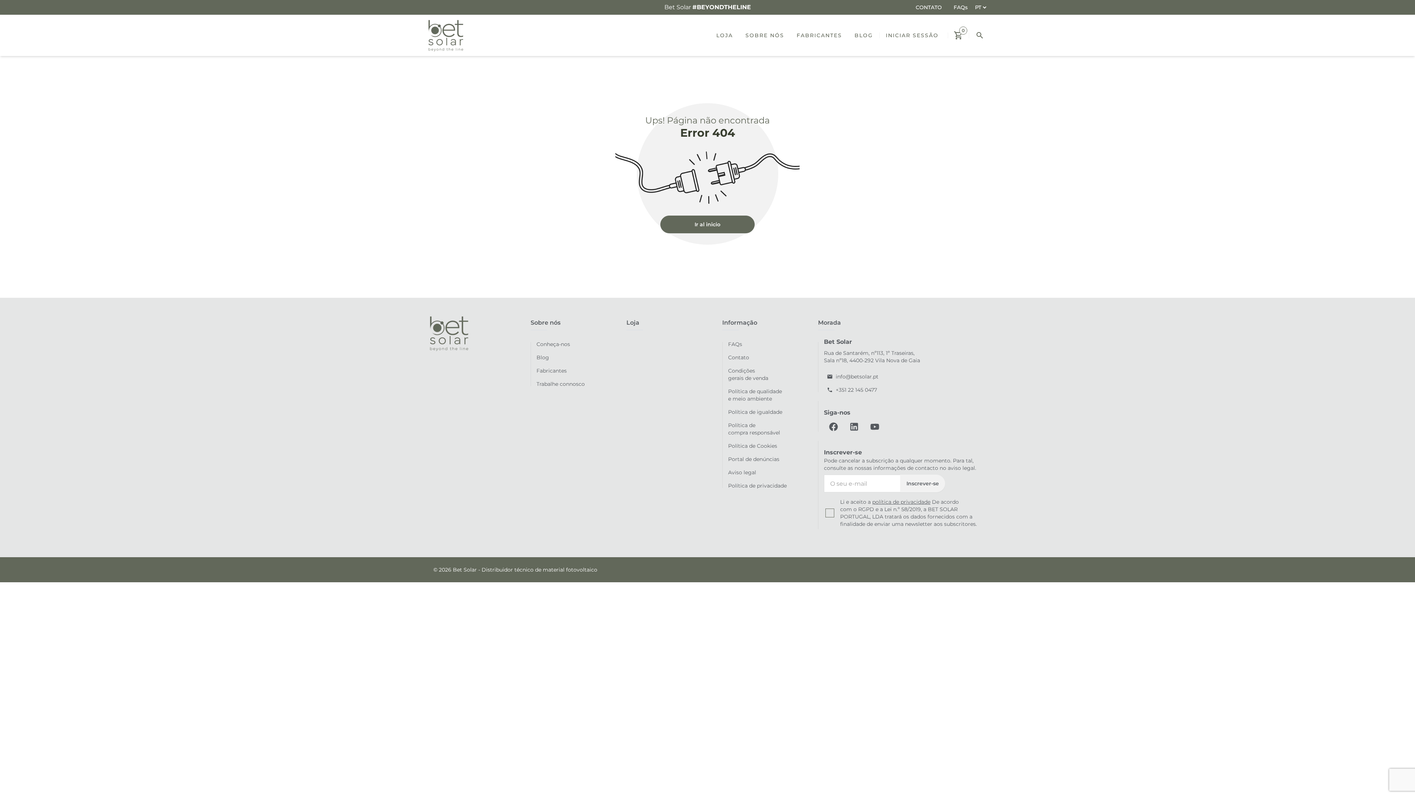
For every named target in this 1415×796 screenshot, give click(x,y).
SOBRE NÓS (764, 35)
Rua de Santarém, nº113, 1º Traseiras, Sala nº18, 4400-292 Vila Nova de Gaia (872, 357)
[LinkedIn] (854, 426)
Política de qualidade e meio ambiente (755, 395)
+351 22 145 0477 (856, 390)
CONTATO (929, 7)
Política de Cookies (752, 446)
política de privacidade (901, 502)
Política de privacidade (757, 485)
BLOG (864, 35)
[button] (958, 35)
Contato (738, 357)
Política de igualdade (755, 412)
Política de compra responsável (754, 429)
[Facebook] (833, 426)
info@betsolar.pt (857, 376)
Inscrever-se (922, 483)
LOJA (724, 35)
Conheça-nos (553, 344)
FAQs (961, 7)
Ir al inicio (707, 224)
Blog (543, 357)
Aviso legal (742, 472)
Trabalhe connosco (561, 384)
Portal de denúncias (753, 459)
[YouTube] (874, 426)
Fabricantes (552, 370)
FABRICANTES (819, 35)
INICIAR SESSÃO (912, 35)
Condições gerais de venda (748, 374)
